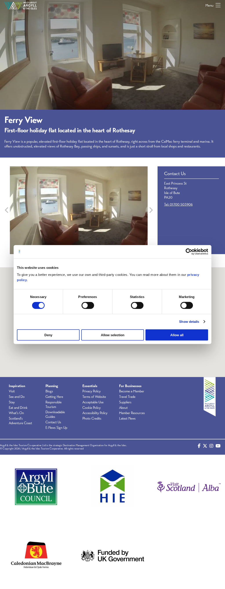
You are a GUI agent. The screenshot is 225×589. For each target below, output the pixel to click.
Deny (48, 335)
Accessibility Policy (94, 413)
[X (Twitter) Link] (205, 447)
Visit (12, 391)
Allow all (176, 335)
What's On (16, 413)
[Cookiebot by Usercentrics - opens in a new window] (189, 251)
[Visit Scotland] (189, 487)
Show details (189, 321)
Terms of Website (94, 397)
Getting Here (54, 397)
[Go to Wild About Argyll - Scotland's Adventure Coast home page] (20, 5)
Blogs (49, 391)
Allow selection (112, 335)
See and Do (17, 397)
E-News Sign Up (56, 428)
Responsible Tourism (53, 404)
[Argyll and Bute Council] (36, 487)
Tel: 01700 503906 (178, 204)
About (123, 408)
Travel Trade (127, 397)
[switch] (88, 305)
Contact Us (53, 422)
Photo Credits (91, 418)
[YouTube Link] (218, 447)
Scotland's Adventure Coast (20, 420)
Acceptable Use (92, 402)
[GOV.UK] (112, 555)
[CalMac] (36, 555)
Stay (12, 402)
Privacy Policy (91, 391)
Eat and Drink (18, 408)
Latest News (127, 418)
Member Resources (132, 413)
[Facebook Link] (199, 447)
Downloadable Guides (55, 414)
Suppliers (125, 402)
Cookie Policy (91, 408)
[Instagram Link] (211, 447)
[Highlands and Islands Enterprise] (112, 487)
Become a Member (131, 391)
